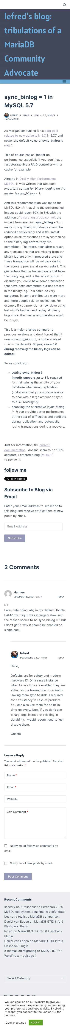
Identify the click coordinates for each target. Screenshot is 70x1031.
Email (11, 787)
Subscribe (15, 538)
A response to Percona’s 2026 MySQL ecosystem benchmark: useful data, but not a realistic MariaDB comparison (34, 912)
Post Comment (18, 876)
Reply (61, 596)
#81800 (47, 455)
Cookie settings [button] (16, 1022)
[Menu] (64, 81)
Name (12, 775)
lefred (24, 653)
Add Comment (17, 812)
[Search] (64, 4)
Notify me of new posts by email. (31, 863)
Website (12, 799)
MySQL (51, 115)
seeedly (9, 907)
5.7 (44, 115)
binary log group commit (38, 217)
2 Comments (12, 119)
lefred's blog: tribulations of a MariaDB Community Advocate (33, 44)
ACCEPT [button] (36, 1022)
